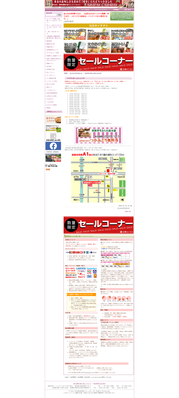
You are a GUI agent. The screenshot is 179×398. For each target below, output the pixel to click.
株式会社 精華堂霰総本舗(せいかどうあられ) (66, 4)
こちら (76, 366)
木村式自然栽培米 (52, 93)
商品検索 (49, 13)
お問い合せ (127, 9)
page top (128, 211)
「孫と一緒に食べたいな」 (53, 32)
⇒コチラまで (68, 21)
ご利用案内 (115, 9)
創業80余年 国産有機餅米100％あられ (64, 7)
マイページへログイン (101, 9)
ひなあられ (50, 99)
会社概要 (80, 377)
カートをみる (85, 9)
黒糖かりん (50, 63)
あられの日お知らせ (76, 73)
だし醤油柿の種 (51, 78)
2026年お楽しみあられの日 (93, 73)
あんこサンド (51, 72)
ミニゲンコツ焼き (52, 81)
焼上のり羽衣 (51, 84)
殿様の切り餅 (51, 44)
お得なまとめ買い (52, 96)
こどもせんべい (51, 90)
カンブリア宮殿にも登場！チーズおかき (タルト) (54, 20)
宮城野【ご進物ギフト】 (54, 56)
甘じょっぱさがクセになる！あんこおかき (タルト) (54, 26)
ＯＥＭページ (90, 372)
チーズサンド (51, 75)
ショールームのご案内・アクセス (101, 377)
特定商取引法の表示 (99, 383)
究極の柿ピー (51, 47)
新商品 (49, 108)
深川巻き (49, 66)
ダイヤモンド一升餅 (53, 53)
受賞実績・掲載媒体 (53, 152)
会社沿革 (87, 377)
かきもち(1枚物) (52, 105)
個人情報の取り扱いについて (82, 383)
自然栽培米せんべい (53, 50)
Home (66, 377)
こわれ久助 (50, 102)
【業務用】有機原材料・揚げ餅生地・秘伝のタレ (54, 37)
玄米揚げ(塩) (51, 69)
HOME (65, 73)
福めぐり (49, 87)
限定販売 (49, 41)
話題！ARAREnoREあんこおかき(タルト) (54, 59)
